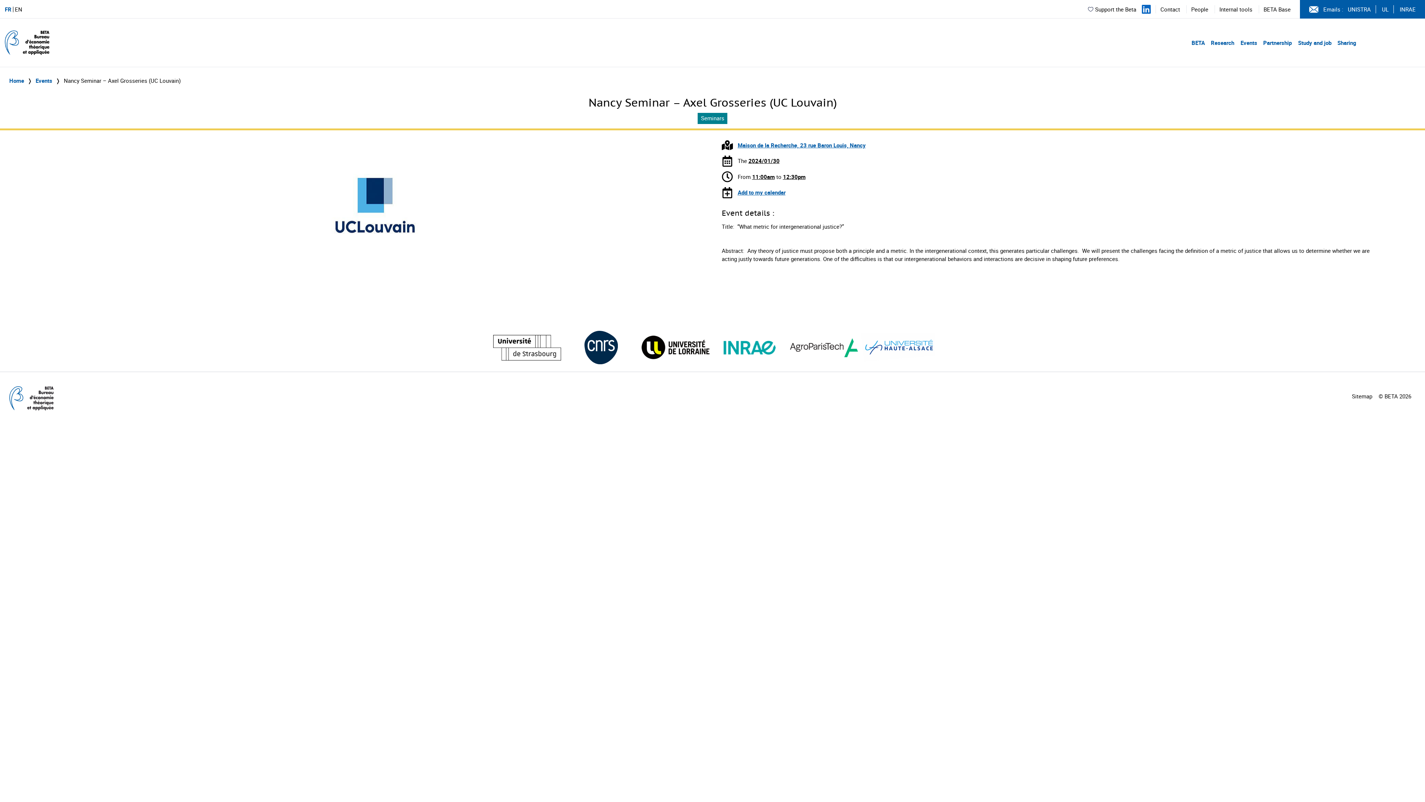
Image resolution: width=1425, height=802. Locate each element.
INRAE (1408, 9)
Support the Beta (1115, 9)
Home (16, 80)
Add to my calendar (762, 192)
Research (1222, 42)
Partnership (1277, 42)
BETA (1198, 42)
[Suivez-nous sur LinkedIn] (1146, 9)
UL (1385, 9)
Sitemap (1362, 396)
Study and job (1314, 42)
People (1199, 9)
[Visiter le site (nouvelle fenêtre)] (527, 348)
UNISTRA (1359, 9)
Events (1249, 42)
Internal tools (1235, 9)
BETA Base (1277, 9)
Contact (1170, 9)
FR (8, 9)
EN (18, 9)
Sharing (1346, 42)
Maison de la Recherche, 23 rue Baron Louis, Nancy (802, 145)
